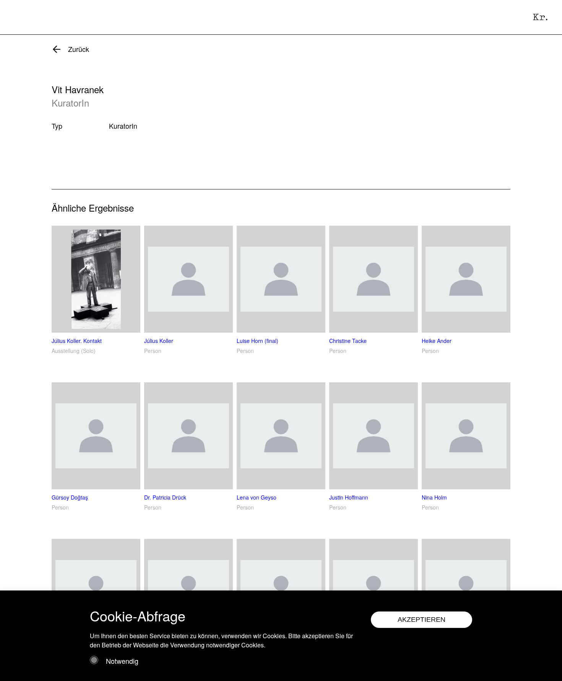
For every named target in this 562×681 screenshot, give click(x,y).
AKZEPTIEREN (421, 619)
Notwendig (122, 661)
